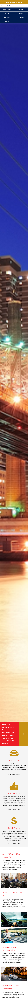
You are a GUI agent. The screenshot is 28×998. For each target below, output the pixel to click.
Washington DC (7, 9)
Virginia (21, 9)
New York (7, 21)
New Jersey (7, 17)
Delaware (21, 13)
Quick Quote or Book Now (14, 2)
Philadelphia (21, 17)
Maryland (7, 13)
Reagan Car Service (8, 5)
